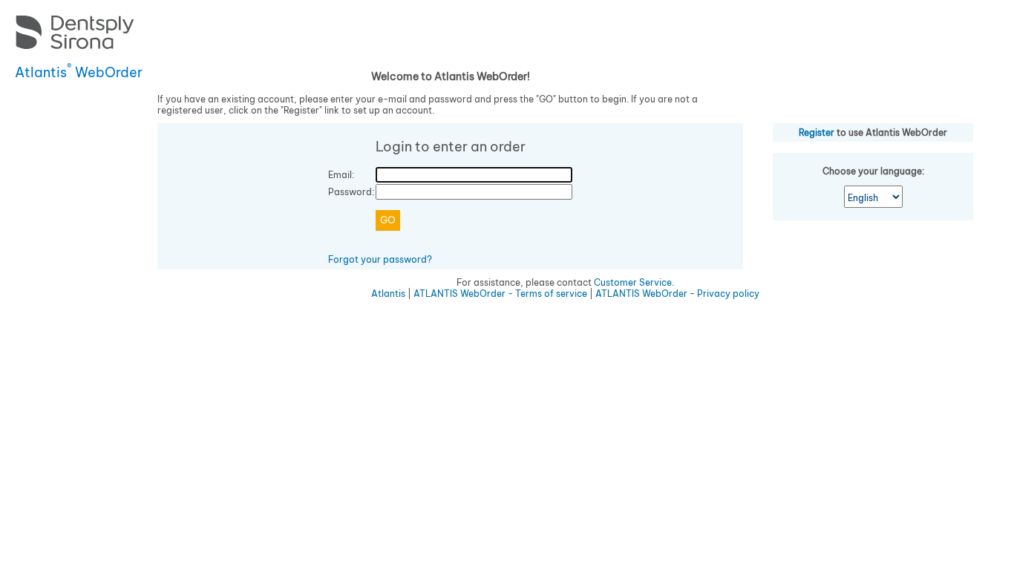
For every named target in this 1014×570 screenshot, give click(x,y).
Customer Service (633, 282)
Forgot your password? (380, 259)
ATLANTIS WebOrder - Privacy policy (677, 293)
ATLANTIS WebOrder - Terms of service (500, 293)
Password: (351, 191)
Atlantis (388, 293)
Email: (341, 174)
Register (816, 132)
